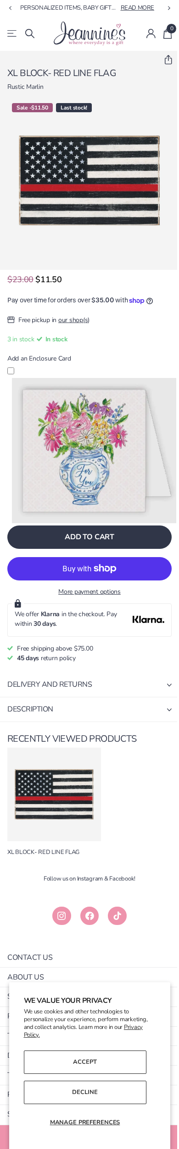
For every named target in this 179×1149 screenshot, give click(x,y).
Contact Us (29, 957)
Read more (138, 8)
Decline (84, 1092)
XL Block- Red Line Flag (43, 852)
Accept (84, 1062)
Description (30, 709)
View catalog (12, 33)
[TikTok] (117, 916)
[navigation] (10, 8)
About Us (25, 977)
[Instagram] (61, 916)
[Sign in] (151, 33)
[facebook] (89, 916)
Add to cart (89, 537)
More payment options (89, 591)
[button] (164, 60)
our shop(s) (74, 320)
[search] (29, 33)
